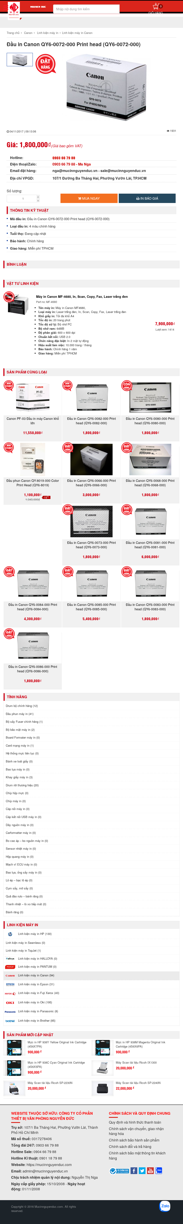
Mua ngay (90, 198)
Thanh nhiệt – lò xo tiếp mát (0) (26, 904)
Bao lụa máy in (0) (17, 769)
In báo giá (148, 198)
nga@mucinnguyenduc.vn (75, 170)
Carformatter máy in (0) (21, 832)
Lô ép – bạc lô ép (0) (19, 880)
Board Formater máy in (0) (23, 737)
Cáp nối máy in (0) (17, 809)
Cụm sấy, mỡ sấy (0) (19, 888)
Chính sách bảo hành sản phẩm (134, 1140)
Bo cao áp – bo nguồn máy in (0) (27, 841)
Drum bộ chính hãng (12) (22, 706)
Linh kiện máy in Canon (77, 33)
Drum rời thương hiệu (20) (22, 785)
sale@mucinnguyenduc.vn (123, 170)
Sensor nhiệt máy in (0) (21, 848)
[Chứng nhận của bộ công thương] (119, 1170)
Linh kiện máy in (47, 33)
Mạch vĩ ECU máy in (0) (21, 864)
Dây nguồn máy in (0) (19, 825)
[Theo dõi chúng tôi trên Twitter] (142, 1170)
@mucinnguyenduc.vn (50, 1171)
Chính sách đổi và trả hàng (130, 1146)
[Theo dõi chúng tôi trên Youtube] (150, 1170)
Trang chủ (13, 33)
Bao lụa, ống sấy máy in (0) (24, 872)
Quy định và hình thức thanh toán (135, 1122)
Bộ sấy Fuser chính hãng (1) (24, 721)
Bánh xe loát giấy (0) (19, 761)
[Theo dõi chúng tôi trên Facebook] (133, 1170)
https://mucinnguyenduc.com (49, 1164)
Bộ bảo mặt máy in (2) (20, 729)
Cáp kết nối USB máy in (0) (23, 817)
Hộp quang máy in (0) (19, 856)
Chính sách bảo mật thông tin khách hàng (137, 1155)
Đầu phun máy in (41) (19, 714)
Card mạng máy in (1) (20, 745)
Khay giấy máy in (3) (19, 777)
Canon (28, 33)
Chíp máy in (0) (16, 801)
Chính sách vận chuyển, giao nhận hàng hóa (136, 1131)
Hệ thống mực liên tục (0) (22, 753)
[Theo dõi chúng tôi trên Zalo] (158, 1170)
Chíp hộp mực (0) (17, 793)
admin (27, 1171)
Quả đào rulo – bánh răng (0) (24, 896)
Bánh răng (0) (14, 912)
